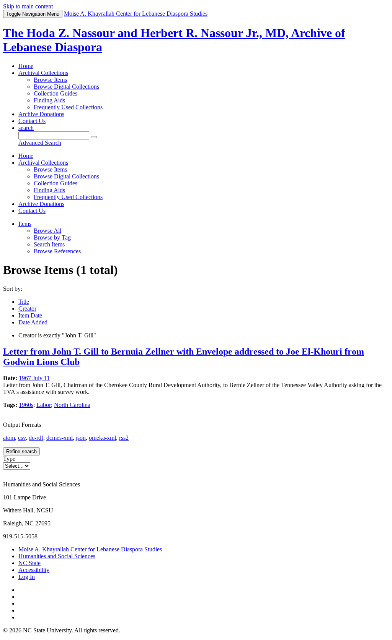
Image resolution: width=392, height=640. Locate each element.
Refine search (21, 451)
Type (9, 458)
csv (22, 437)
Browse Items (50, 79)
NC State (29, 563)
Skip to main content (28, 6)
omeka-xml (102, 437)
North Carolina (72, 405)
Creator (27, 308)
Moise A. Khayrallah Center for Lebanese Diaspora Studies (90, 549)
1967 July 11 (34, 378)
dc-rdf (36, 437)
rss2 (124, 437)
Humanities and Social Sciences (56, 556)
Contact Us (32, 121)
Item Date (30, 315)
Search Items (49, 244)
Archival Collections (43, 73)
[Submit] (94, 137)
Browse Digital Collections (66, 86)
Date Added (32, 322)
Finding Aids (49, 100)
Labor (43, 405)
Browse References (57, 251)
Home (25, 66)
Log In (26, 577)
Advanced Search (39, 142)
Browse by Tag (52, 237)
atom (9, 437)
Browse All (47, 230)
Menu (32, 14)
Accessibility (33, 570)
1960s (26, 405)
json (81, 437)
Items (24, 223)
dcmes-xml (59, 437)
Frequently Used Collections (68, 107)
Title (23, 301)
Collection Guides (55, 93)
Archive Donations (41, 114)
